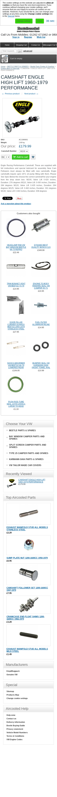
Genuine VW (11, 675)
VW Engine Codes (14, 739)
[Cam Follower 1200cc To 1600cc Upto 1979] (28, 583)
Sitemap (10, 691)
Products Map (12, 695)
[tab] (28, 213)
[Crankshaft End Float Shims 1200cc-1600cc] (28, 612)
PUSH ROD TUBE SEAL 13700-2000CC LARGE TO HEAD (16, 404)
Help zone (10, 715)
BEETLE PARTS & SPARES (17, 66)
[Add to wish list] (33, 157)
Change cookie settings (17, 698)
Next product (31, 94)
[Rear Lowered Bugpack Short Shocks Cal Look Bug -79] (16, 348)
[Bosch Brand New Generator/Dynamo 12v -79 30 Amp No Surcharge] (41, 230)
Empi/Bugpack (13, 671)
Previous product (10, 94)
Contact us (11, 719)
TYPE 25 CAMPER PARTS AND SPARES (28, 453)
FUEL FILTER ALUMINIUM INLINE (41, 323)
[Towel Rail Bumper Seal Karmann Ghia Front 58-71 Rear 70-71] (41, 348)
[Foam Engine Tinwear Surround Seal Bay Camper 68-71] (41, 269)
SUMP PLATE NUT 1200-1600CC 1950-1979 (27, 558)
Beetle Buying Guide (15, 726)
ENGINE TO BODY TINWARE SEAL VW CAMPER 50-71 (41, 286)
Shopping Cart (21, 45)
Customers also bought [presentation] (28, 213)
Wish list (41, 37)
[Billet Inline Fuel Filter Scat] (41, 307)
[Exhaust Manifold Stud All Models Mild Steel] (28, 644)
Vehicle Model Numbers (17, 732)
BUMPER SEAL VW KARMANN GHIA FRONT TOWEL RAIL (41, 365)
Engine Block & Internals (10, 68)
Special (11, 16)
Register (28, 37)
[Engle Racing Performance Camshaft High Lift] (11, 488)
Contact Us (35, 45)
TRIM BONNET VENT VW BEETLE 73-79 (16, 285)
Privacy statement (14, 729)
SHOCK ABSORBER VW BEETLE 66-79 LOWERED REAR (16, 365)
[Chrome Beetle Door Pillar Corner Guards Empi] (16, 307)
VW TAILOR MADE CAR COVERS (25, 465)
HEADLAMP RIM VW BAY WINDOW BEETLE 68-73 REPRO (16, 247)
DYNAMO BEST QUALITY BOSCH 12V (41, 246)
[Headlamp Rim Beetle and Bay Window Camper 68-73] (16, 230)
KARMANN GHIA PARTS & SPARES (26, 459)
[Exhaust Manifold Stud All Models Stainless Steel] (28, 523)
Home (3, 66)
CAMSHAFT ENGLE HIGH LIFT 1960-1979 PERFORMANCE (31, 481)
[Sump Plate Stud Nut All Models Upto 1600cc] (28, 553)
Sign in (15, 37)
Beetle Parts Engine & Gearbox (42, 66)
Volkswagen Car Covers (50, 45)
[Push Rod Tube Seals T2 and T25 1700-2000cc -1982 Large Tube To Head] (16, 387)
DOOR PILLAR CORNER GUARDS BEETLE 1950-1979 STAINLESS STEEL (16, 325)
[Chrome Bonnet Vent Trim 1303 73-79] (16, 269)
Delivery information (15, 722)
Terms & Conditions (15, 736)
